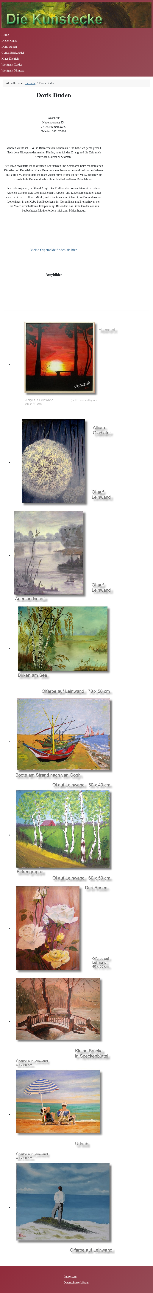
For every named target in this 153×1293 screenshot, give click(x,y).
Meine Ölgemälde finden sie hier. (53, 250)
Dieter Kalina (9, 40)
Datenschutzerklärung (76, 1282)
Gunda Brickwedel (12, 52)
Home (5, 34)
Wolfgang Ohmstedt (13, 70)
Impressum (70, 1276)
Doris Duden (9, 46)
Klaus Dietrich (10, 58)
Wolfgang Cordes (11, 64)
